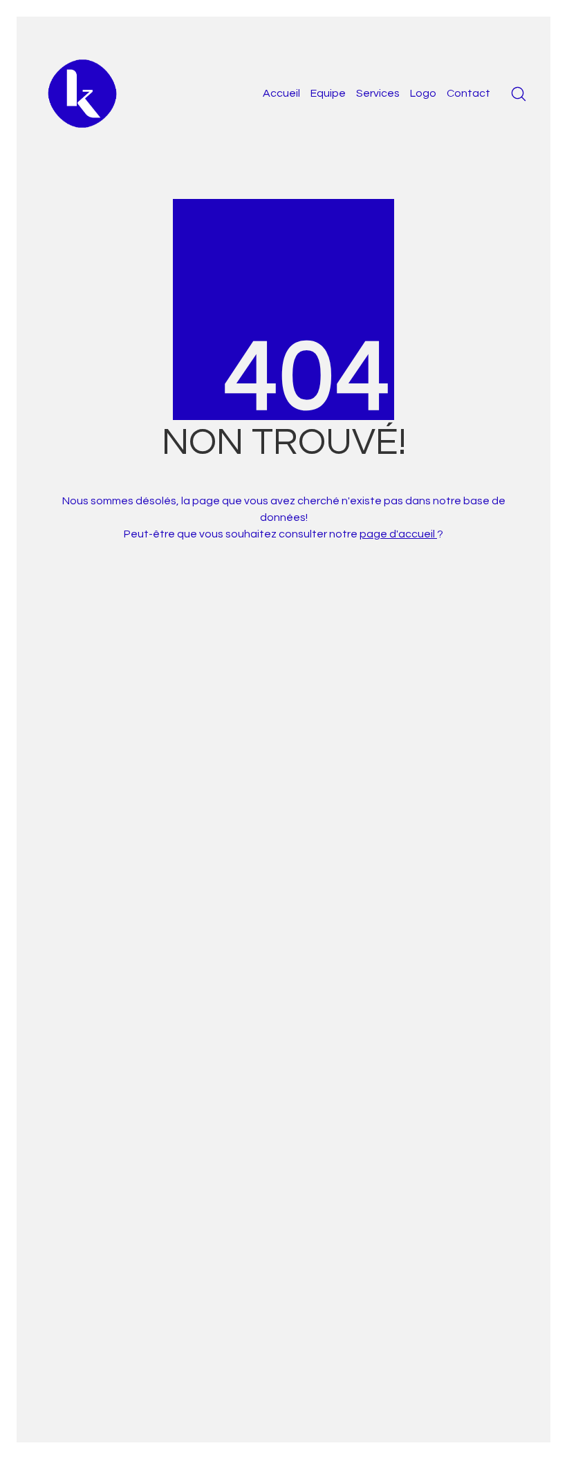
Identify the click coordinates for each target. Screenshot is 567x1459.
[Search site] (518, 94)
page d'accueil (398, 534)
